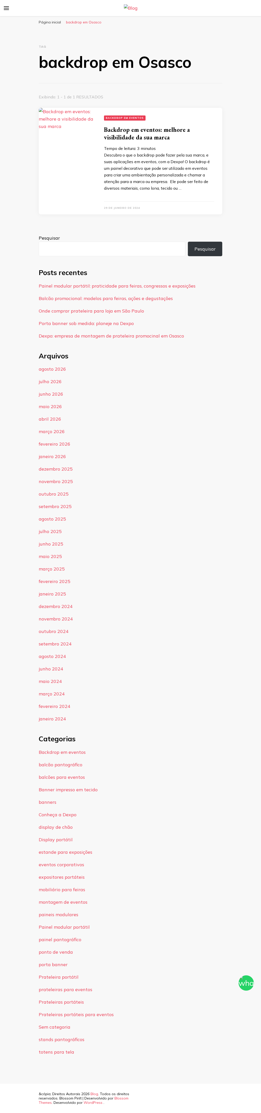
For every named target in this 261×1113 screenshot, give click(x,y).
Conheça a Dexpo (57, 815)
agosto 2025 (52, 519)
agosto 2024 (52, 656)
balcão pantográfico (60, 765)
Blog (94, 1094)
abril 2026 (50, 419)
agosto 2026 (52, 369)
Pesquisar (49, 238)
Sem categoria (54, 1027)
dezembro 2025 (56, 469)
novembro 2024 (56, 619)
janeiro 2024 (52, 719)
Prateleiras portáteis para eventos (76, 1014)
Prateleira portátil (59, 977)
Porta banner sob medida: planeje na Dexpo (86, 323)
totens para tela (56, 1052)
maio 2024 (50, 681)
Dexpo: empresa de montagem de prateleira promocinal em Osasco (111, 336)
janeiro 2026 (52, 456)
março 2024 (52, 694)
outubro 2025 (54, 494)
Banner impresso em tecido (68, 790)
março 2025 (52, 569)
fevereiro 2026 (54, 444)
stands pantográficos (61, 1039)
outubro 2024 (54, 631)
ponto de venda (56, 952)
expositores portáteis (62, 877)
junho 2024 (51, 669)
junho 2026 (51, 394)
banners (47, 802)
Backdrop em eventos (125, 118)
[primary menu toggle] (6, 8)
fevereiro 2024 (54, 706)
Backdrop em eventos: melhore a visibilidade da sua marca (147, 133)
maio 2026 (50, 406)
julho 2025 (50, 531)
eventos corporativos (61, 865)
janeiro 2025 (52, 594)
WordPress (93, 1102)
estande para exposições (65, 852)
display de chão (56, 827)
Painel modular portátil (64, 927)
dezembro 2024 (56, 606)
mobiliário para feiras (62, 889)
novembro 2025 (56, 481)
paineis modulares (58, 914)
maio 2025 (50, 556)
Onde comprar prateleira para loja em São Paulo (91, 311)
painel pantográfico (60, 939)
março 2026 (52, 431)
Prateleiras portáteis (61, 1002)
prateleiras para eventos (65, 989)
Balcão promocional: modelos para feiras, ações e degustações (106, 298)
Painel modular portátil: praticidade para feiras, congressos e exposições (117, 286)
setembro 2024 (55, 644)
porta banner (53, 964)
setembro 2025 (55, 506)
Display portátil (56, 840)
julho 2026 (50, 381)
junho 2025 (51, 544)
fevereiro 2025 (54, 581)
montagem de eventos (63, 902)
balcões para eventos (62, 777)
